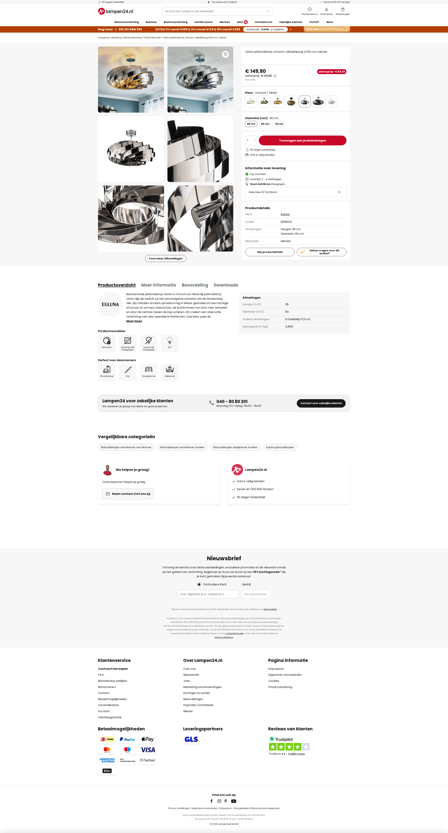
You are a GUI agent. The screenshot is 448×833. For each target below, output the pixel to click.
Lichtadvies (206, 705)
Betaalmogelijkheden (112, 699)
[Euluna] (110, 304)
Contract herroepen (113, 669)
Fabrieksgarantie (109, 717)
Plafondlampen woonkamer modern (182, 447)
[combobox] (217, 11)
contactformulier (235, 633)
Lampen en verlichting (110, 37)
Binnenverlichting (133, 37)
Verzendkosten (108, 705)
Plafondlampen (152, 37)
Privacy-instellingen (179, 808)
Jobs (186, 681)
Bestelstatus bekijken (112, 681)
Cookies (273, 681)
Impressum (276, 669)
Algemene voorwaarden (285, 675)
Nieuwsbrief (191, 675)
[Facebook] (214, 801)
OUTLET (314, 22)
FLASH (265, 29)
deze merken (270, 609)
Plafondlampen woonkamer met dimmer (126, 447)
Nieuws (188, 711)
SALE (240, 22)
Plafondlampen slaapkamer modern (235, 447)
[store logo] (115, 11)
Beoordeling (195, 285)
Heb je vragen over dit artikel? (324, 252)
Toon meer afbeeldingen (166, 258)
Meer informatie (158, 285)
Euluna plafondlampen (280, 447)
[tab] (117, 285)
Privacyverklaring (280, 687)
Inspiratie (189, 705)
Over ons (189, 669)
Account (104, 711)
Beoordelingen (193, 699)
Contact (104, 693)
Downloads (226, 285)
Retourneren (106, 687)
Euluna (285, 214)
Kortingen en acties (196, 693)
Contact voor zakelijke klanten (321, 403)
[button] (131, 149)
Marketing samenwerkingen (202, 687)
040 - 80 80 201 (232, 401)
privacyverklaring (224, 637)
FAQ (101, 675)
